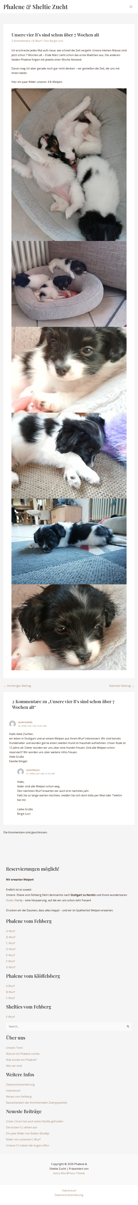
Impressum (13, 1090)
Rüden (14, 900)
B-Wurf (37, 41)
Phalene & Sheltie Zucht (35, 7)
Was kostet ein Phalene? (21, 1060)
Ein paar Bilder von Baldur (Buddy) (27, 1133)
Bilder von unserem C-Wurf (23, 1139)
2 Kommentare (20, 41)
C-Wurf (10, 943)
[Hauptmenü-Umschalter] (131, 6)
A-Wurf (10, 931)
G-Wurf (10, 967)
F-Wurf (10, 961)
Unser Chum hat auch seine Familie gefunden (34, 1121)
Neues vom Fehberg (19, 1096)
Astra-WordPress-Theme (69, 1173)
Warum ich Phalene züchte (23, 1054)
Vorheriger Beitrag (17, 685)
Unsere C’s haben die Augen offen (27, 1145)
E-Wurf (10, 955)
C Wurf (10, 998)
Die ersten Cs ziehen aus (21, 1127)
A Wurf (10, 986)
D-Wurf (10, 949)
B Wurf (10, 992)
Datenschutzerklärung (20, 1084)
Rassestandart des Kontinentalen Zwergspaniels (36, 1102)
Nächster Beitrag (121, 685)
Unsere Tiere (14, 1048)
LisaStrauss (33, 770)
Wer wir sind (14, 1066)
